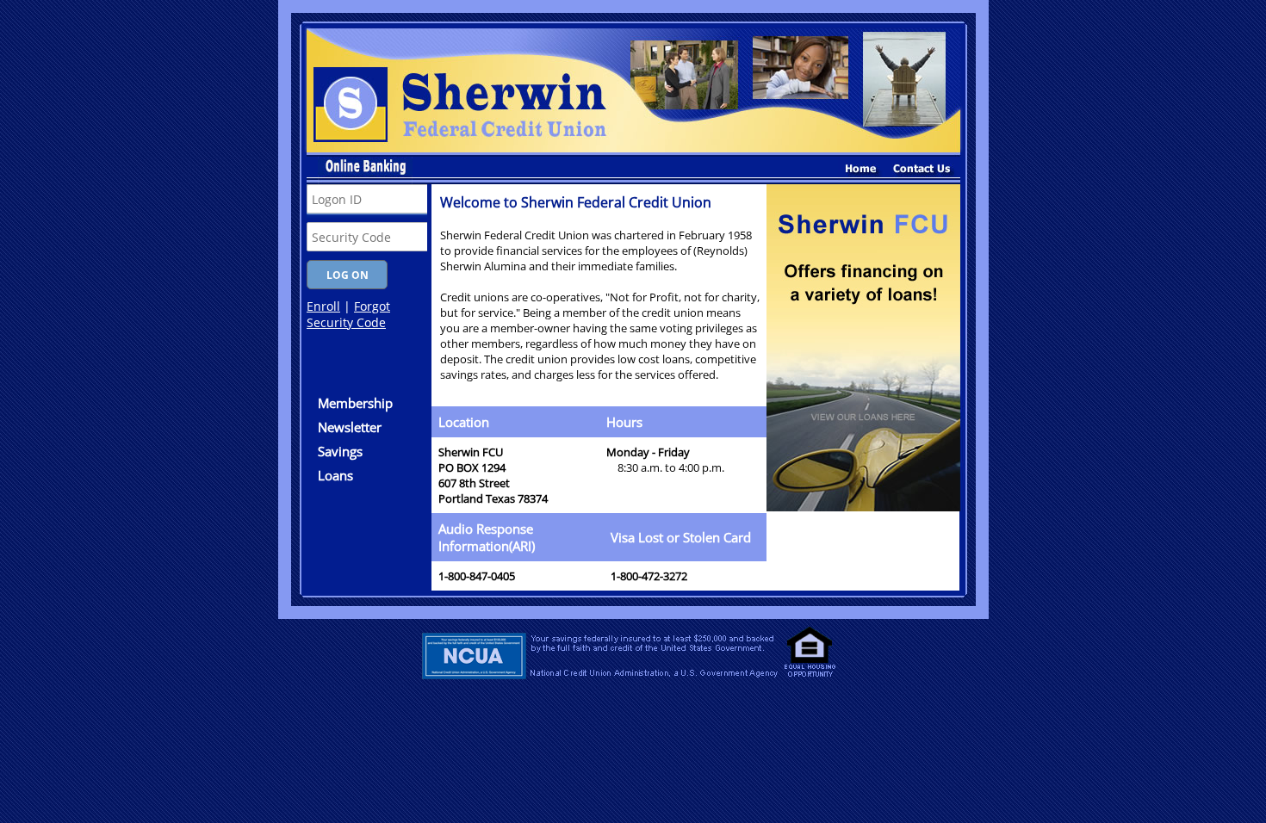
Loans (335, 475)
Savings (340, 451)
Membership (355, 403)
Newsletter (350, 427)
